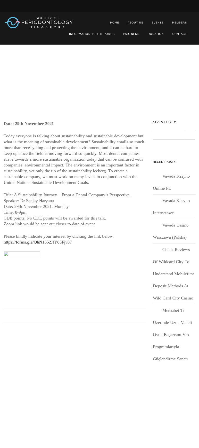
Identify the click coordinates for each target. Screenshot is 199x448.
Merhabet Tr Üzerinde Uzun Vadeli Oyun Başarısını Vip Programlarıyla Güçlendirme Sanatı (172, 334)
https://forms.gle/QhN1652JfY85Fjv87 (38, 242)
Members (179, 22)
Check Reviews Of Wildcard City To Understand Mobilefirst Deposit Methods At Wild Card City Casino (173, 273)
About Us (135, 22)
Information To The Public (92, 33)
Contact (179, 33)
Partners (131, 33)
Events (158, 22)
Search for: (164, 122)
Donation (156, 33)
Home (114, 22)
